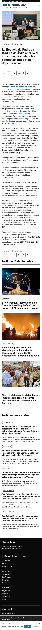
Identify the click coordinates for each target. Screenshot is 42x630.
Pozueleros (6, 588)
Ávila (4, 599)
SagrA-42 (5, 593)
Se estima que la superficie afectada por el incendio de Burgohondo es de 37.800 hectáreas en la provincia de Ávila (20, 351)
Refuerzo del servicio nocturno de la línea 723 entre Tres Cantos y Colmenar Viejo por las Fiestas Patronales (20, 452)
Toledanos (6, 596)
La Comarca (6, 571)
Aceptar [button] (27, 627)
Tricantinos (6, 574)
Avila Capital (18, 44)
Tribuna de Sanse (8, 490)
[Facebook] (10, 73)
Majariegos (6, 590)
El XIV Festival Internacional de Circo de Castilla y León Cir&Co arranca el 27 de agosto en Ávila (20, 305)
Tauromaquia (6, 560)
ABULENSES (6, 44)
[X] (15, 73)
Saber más (35, 627)
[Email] (28, 73)
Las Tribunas (6, 577)
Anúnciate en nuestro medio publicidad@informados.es (12, 547)
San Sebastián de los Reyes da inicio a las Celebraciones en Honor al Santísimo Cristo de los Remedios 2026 (21, 496)
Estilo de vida (7, 566)
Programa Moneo (20, 116)
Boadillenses (6, 583)
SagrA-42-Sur (7, 422)
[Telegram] (23, 73)
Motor (4, 563)
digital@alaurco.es (8, 613)
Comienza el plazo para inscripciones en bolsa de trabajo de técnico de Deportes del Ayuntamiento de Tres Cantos (21, 474)
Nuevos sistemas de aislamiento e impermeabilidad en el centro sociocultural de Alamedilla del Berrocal (21, 399)
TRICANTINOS (7, 446)
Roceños (5, 580)
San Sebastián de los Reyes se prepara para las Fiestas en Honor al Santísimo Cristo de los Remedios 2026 (20, 518)
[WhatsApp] (19, 73)
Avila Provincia (8, 343)
